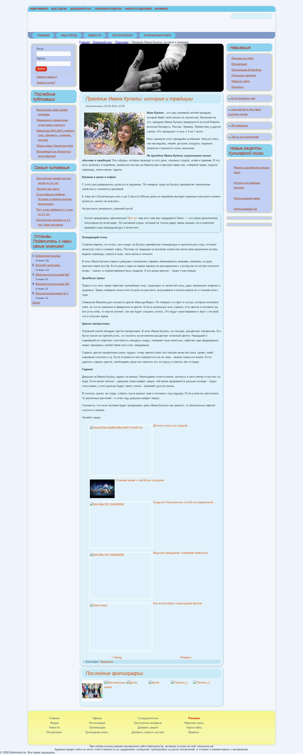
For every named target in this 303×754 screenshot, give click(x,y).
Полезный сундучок (108, 8)
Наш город (69, 35)
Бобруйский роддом (47, 255)
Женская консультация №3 (52, 283)
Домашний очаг (81, 8)
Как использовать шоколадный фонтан (177, 603)
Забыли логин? (45, 82)
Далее (36, 302)
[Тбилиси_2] (201, 682)
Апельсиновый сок (245, 208)
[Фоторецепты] (238, 125)
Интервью (161, 8)
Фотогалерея (122, 35)
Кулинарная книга (157, 35)
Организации (97, 727)
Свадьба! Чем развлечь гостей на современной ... (184, 502)
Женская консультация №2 (52, 274)
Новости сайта (240, 81)
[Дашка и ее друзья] (92, 700)
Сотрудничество (148, 718)
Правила (193, 732)
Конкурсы (237, 86)
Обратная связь (194, 723)
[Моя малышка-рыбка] (115, 687)
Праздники (121, 42)
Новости (94, 35)
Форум (54, 723)
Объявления (239, 64)
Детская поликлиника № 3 (51, 293)
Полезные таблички (243, 75)
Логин (39, 48)
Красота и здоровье (138, 8)
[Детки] (132, 682)
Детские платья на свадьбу (170, 425)
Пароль (41, 58)
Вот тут (132, 218)
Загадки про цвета (47, 188)
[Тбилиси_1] (179, 682)
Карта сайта (194, 727)
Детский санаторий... (48, 265)
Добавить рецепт (148, 727)
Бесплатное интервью (148, 723)
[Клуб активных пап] (241, 98)
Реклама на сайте (242, 58)
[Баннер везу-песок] (249, 114)
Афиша (97, 718)
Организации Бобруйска (246, 69)
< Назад (117, 657)
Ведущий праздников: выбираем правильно (180, 552)
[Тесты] (243, 136)
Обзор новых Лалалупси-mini (54, 145)
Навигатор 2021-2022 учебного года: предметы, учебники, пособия (55, 135)
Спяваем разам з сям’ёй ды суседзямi (140, 480)
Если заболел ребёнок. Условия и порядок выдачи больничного (54, 199)
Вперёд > (186, 657)
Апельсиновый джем (247, 198)
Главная (43, 35)
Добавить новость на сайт (148, 732)
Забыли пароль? (46, 76)
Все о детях (59, 8)
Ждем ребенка (39, 8)
